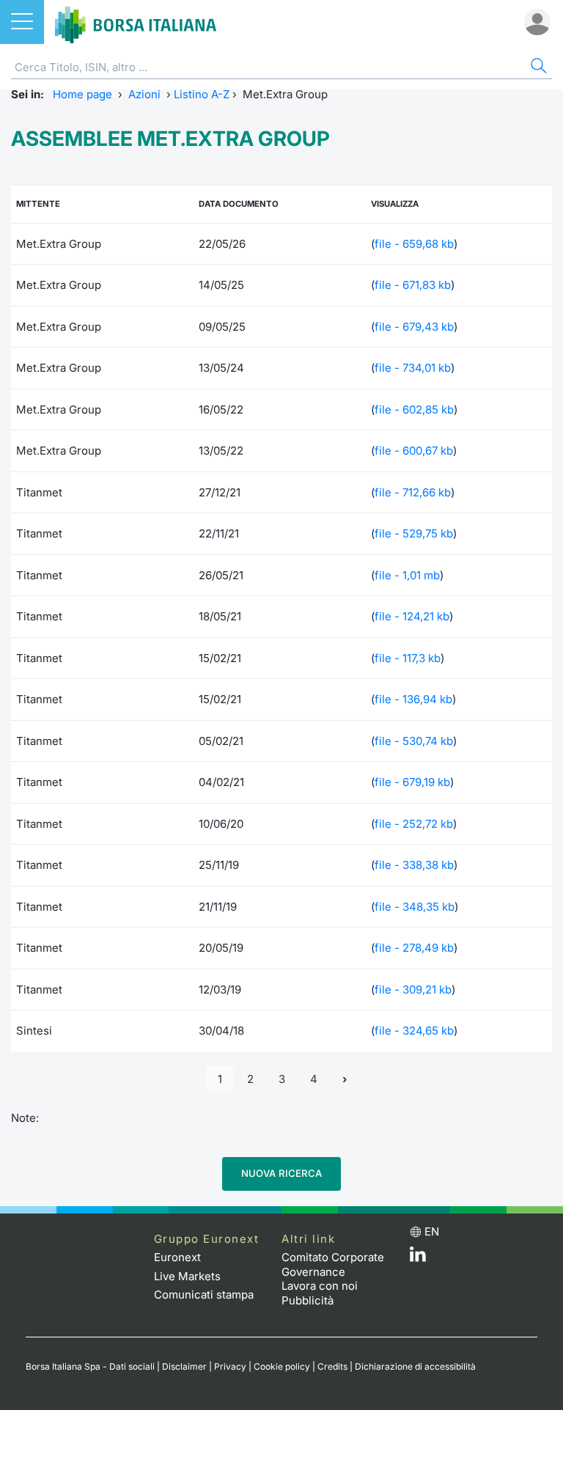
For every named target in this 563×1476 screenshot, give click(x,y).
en (431, 1231)
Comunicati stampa (204, 1294)
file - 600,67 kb (414, 451)
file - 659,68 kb (414, 244)
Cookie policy (282, 1366)
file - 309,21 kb (413, 989)
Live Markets (187, 1276)
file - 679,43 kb (414, 327)
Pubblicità (308, 1300)
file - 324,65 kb (414, 1031)
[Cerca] (537, 67)
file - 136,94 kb (413, 699)
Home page (82, 94)
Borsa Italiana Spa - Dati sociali (90, 1366)
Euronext (177, 1257)
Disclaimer (184, 1366)
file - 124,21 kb (412, 616)
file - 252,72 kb (414, 824)
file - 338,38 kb (414, 865)
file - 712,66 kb (413, 492)
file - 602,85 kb (414, 409)
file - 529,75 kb (414, 533)
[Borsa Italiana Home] (135, 22)
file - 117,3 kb (408, 658)
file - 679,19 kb (412, 782)
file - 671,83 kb (413, 285)
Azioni (144, 94)
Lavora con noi (320, 1286)
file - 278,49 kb (414, 948)
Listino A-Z (201, 94)
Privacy (230, 1366)
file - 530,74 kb (414, 741)
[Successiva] (344, 1079)
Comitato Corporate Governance (333, 1264)
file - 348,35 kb (415, 907)
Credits (332, 1366)
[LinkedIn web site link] (418, 1258)
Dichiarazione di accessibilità (415, 1366)
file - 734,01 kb (413, 368)
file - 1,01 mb (407, 575)
